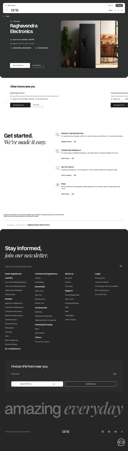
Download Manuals (72, 303)
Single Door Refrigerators (14, 303)
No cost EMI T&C (101, 294)
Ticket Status (69, 315)
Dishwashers (9, 328)
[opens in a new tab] (103, 432)
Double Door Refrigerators (14, 307)
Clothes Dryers (10, 294)
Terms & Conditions (102, 282)
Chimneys (8, 332)
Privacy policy (100, 278)
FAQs (67, 307)
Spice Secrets (39, 333)
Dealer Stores (91, 384)
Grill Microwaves (11, 320)
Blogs (37, 329)
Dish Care (38, 295)
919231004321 (43, 48)
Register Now (66, 142)
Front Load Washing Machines (15, 282)
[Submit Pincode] (114, 373)
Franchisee (69, 286)
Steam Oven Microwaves (13, 315)
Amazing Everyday (44, 324)
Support (119, 5)
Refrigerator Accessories (43, 316)
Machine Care (40, 299)
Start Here (65, 158)
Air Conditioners (13, 349)
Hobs (7, 336)
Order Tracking (70, 320)
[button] (122, 99)
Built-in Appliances (11, 340)
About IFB (68, 278)
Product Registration (72, 295)
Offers (110, 10)
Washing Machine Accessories (45, 320)
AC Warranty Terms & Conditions (106, 286)
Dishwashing (39, 282)
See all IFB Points (25, 384)
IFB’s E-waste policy (102, 290)
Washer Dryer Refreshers (13, 290)
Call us (110, 5)
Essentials (40, 286)
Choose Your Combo (42, 342)
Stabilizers (38, 312)
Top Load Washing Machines (15, 286)
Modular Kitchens (11, 344)
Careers (68, 282)
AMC (66, 311)
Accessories (41, 307)
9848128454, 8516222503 (22, 48)
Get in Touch (69, 299)
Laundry (38, 278)
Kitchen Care (39, 303)
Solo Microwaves (11, 324)
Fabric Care (39, 291)
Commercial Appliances (46, 274)
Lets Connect (66, 175)
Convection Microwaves (13, 311)
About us (69, 274)
